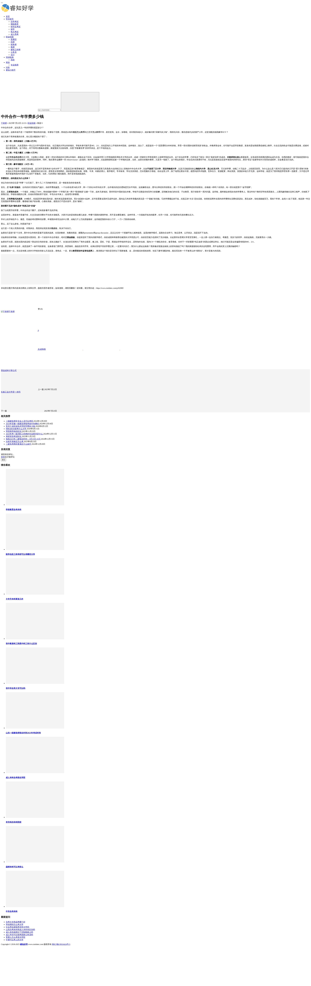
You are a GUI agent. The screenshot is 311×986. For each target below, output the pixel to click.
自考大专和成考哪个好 (15, 922)
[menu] (2, 2)
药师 (13, 42)
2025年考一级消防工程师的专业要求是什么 (24, 434)
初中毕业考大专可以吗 (15, 688)
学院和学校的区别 (14, 431)
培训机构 (10, 57)
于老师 (4, 123)
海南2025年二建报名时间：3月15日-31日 (23, 439)
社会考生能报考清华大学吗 (17, 927)
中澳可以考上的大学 (14, 940)
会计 (13, 55)
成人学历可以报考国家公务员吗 (19, 935)
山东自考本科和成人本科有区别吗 (20, 930)
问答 (8, 67)
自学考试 (14, 22)
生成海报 (41, 349)
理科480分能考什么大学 (16, 429)
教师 (13, 47)
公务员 (14, 52)
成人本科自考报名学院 (15, 777)
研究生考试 (15, 27)
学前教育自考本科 (13, 509)
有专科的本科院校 (13, 822)
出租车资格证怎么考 (15, 441)
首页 (8, 16)
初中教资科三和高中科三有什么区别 (21, 643)
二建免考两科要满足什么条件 (19, 444)
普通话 (14, 39)
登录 (3, 457)
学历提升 (10, 19)
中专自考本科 (11, 911)
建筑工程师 (15, 50)
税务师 (14, 44)
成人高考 (14, 34)
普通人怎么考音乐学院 (15, 937)
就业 (8, 62)
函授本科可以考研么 (14, 867)
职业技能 (10, 37)
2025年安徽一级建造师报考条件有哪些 (22, 424)
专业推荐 (14, 65)
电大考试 (14, 32)
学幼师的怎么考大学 (14, 924)
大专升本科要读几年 (14, 599)
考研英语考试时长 (14, 436)
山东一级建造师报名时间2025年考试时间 (23, 733)
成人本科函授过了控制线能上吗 (19, 932)
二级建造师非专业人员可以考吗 (20, 421)
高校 (13, 60)
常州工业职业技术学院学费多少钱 (20, 426)
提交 (3, 460)
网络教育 (14, 24)
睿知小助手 (11, 70)
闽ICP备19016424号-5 (61, 944)
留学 (13, 29)
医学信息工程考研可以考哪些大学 (20, 554)
